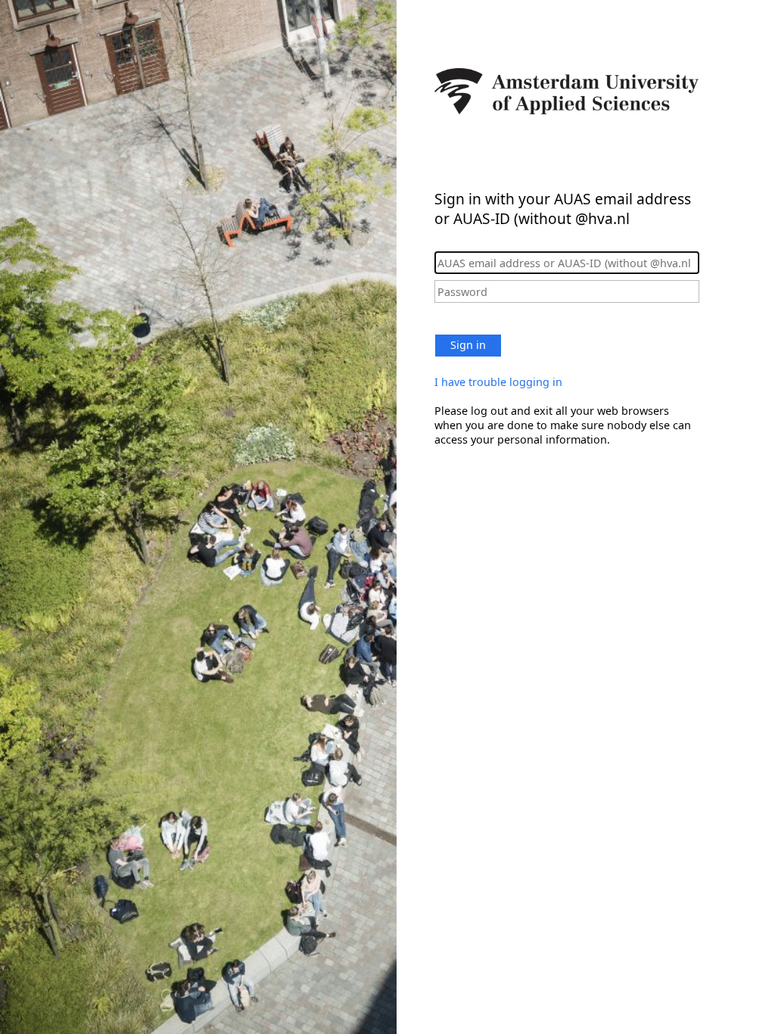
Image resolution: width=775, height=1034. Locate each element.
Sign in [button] (468, 345)
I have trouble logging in (498, 382)
